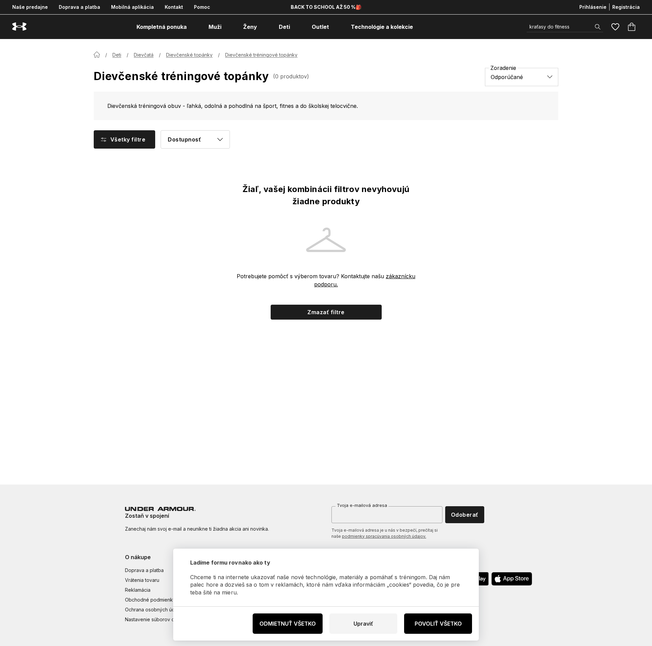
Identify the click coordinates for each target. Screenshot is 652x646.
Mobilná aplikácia (132, 7)
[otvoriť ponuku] (193, 27)
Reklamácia (137, 590)
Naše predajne (30, 7)
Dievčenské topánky (189, 55)
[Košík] (632, 27)
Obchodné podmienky (150, 600)
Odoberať (464, 514)
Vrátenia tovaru (142, 580)
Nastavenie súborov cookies (157, 619)
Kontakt (174, 7)
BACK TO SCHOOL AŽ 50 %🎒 (326, 7)
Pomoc (202, 7)
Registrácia (626, 7)
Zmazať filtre (325, 312)
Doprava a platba (79, 7)
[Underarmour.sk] (19, 26)
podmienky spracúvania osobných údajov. (384, 536)
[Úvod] (97, 55)
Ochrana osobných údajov (154, 609)
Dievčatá (143, 55)
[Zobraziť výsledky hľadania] (597, 27)
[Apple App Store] (511, 579)
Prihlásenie (592, 7)
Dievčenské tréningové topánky (261, 55)
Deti (116, 55)
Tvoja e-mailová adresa (362, 505)
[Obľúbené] (615, 27)
